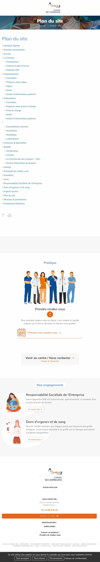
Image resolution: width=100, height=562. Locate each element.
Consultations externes (17, 126)
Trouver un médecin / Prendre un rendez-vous (50, 533)
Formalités (11, 78)
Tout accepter (22, 558)
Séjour (9, 86)
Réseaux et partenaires (15, 199)
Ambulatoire (10, 98)
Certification (12, 151)
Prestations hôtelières (14, 203)
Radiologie (11, 134)
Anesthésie (11, 130)
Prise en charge (13, 110)
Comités (10, 155)
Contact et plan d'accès (17, 66)
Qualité (7, 146)
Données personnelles (14, 49)
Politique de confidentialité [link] (76, 558)
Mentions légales (12, 45)
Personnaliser (56, 558)
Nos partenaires (79, 546)
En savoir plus (34, 409)
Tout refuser (39, 558)
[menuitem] (50, 46)
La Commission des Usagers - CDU (23, 159)
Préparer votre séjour (16, 82)
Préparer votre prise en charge (21, 106)
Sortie (9, 90)
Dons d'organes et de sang (17, 187)
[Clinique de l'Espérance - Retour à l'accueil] (50, 7)
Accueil (42, 26)
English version (11, 191)
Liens (6, 179)
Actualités (9, 175)
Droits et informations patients (21, 94)
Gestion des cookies (62, 546)
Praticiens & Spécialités (15, 142)
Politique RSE (12, 70)
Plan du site (55, 26)
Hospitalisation (11, 74)
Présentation (12, 61)
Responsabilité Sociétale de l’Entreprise (23, 183)
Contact (7, 167)
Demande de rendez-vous (16, 171)
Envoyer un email (47, 516)
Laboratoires (12, 138)
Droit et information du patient (21, 163)
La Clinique (9, 57)
